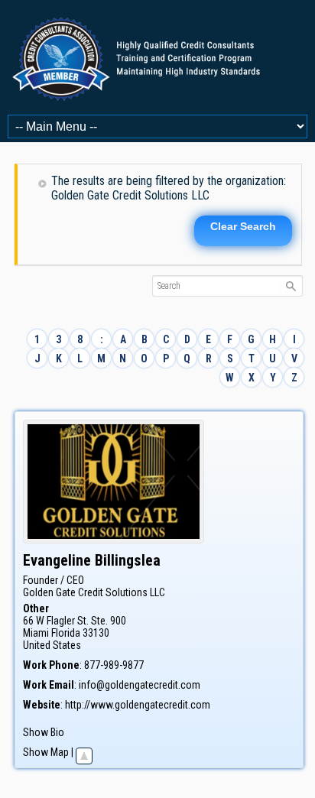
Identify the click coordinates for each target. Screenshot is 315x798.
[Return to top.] (84, 752)
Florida (65, 633)
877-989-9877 (114, 665)
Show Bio (43, 732)
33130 (96, 633)
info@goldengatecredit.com (139, 685)
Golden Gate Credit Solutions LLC (94, 592)
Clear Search (243, 226)
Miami (36, 633)
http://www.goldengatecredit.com (137, 705)
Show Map (46, 752)
